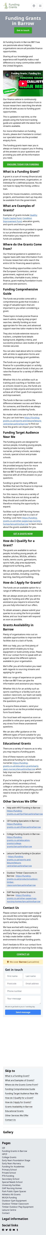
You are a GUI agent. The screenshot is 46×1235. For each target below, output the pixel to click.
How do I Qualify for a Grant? (19, 1097)
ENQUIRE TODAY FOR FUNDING (23, 164)
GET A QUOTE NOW (23, 533)
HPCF (4, 1154)
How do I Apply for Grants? (18, 1102)
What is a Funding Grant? (17, 1075)
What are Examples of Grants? (19, 1080)
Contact (6, 1213)
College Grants (9, 1157)
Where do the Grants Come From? (21, 1084)
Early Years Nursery (11, 1163)
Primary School (9, 1169)
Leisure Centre (9, 1210)
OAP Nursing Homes (12, 1188)
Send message (23, 1012)
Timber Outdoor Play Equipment (17, 1206)
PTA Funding (8, 1175)
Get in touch (23, 30)
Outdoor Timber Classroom (15, 1203)
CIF (3, 1148)
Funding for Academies (13, 1166)
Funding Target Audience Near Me (21, 1093)
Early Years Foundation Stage (16, 1160)
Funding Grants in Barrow (14, 1151)
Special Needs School (12, 1182)
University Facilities (11, 1185)
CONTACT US (23, 954)
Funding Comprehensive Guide (20, 1089)
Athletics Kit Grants (11, 1194)
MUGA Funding (9, 1197)
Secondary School (10, 1179)
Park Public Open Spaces (14, 1191)
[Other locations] (34, 6)
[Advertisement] (23, 1042)
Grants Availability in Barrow (18, 1106)
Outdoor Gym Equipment (14, 1200)
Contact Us (10, 1119)
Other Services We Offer (16, 1115)
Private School (9, 1172)
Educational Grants (14, 1111)
